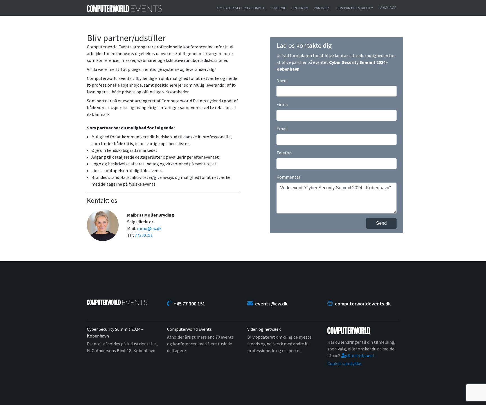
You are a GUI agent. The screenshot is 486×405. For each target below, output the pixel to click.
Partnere (322, 7)
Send (381, 223)
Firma (282, 104)
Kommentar (288, 177)
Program (300, 7)
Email (282, 128)
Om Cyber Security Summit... (242, 7)
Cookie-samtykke (344, 363)
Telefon (284, 153)
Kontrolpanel (360, 355)
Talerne (279, 7)
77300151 (144, 235)
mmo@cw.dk (149, 228)
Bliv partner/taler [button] (353, 7)
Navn (281, 80)
